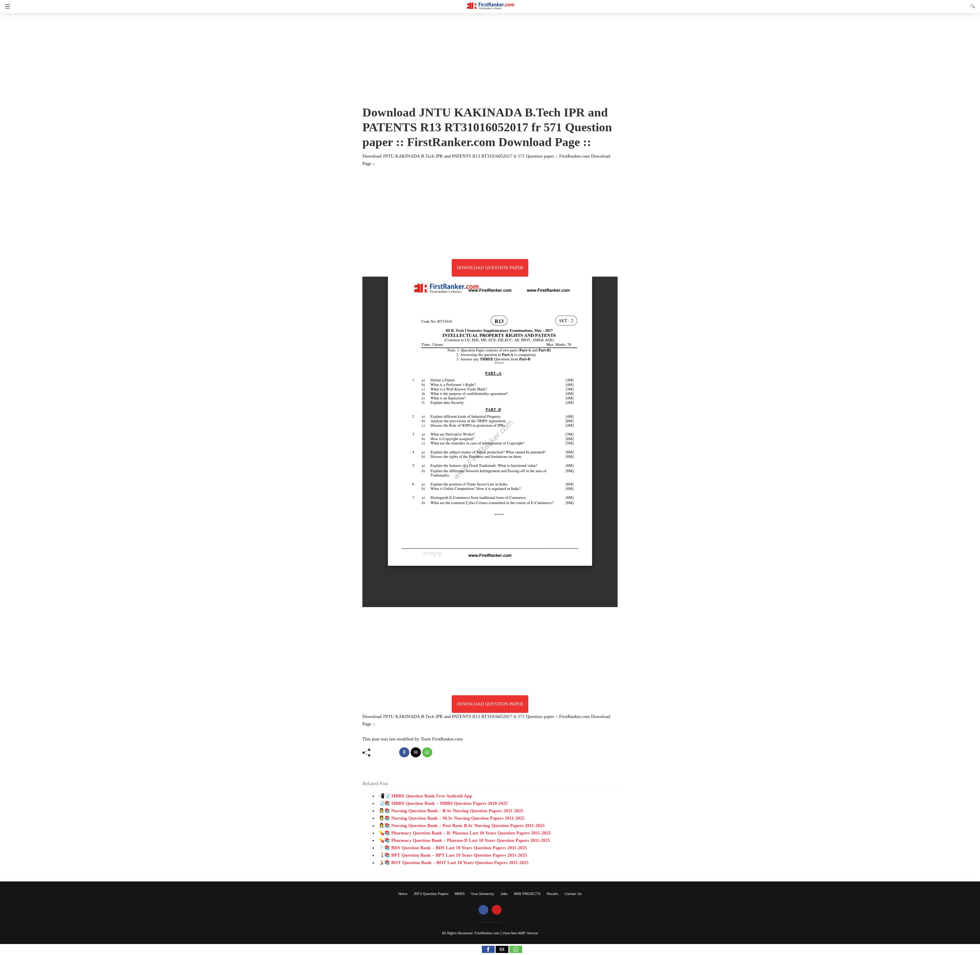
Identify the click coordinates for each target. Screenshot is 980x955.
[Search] (971, 6)
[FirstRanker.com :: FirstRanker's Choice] (490, 3)
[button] (488, 949)
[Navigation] (6, 6)
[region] (490, 57)
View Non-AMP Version (520, 933)
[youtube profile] (496, 910)
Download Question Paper (490, 267)
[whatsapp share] (427, 752)
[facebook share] (404, 752)
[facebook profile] (483, 910)
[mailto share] (416, 752)
